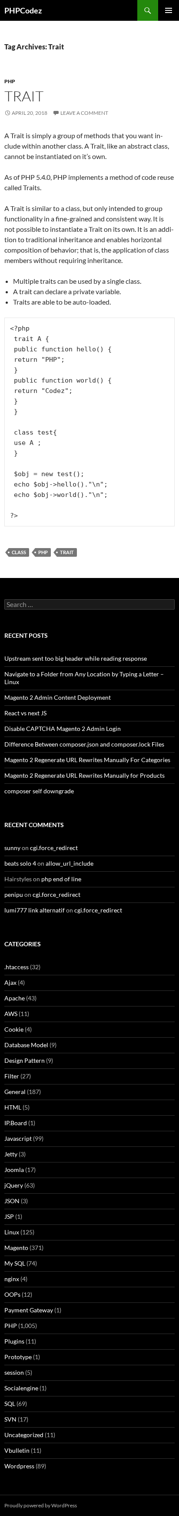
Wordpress (19, 1466)
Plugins (14, 1341)
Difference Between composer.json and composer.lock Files (84, 744)
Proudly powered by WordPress (40, 1505)
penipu (13, 894)
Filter (11, 1076)
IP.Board (15, 1122)
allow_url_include (69, 863)
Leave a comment (84, 113)
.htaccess (16, 967)
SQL (9, 1403)
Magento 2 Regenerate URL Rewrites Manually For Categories (87, 759)
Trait (23, 96)
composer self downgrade (39, 791)
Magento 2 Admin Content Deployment (57, 697)
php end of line (61, 879)
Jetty (10, 1154)
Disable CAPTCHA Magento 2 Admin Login (62, 728)
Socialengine (21, 1388)
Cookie (13, 1029)
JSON (12, 1200)
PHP (9, 81)
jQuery (13, 1185)
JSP (9, 1216)
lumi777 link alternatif (34, 910)
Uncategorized (23, 1434)
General (15, 1091)
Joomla (14, 1169)
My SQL (14, 1263)
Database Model (26, 1045)
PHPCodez (23, 10)
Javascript (18, 1138)
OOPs (12, 1294)
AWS (10, 1013)
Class (19, 552)
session (14, 1372)
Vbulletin (17, 1450)
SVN (10, 1419)
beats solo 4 (20, 863)
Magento (16, 1247)
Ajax (10, 982)
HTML (12, 1107)
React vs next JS (25, 713)
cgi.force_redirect (54, 847)
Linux (11, 1232)
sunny (12, 847)
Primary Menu (168, 10)
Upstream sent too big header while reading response (75, 658)
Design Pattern (24, 1060)
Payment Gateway (28, 1310)
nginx (11, 1278)
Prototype (18, 1356)
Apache (14, 998)
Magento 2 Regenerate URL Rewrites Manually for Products (84, 775)
